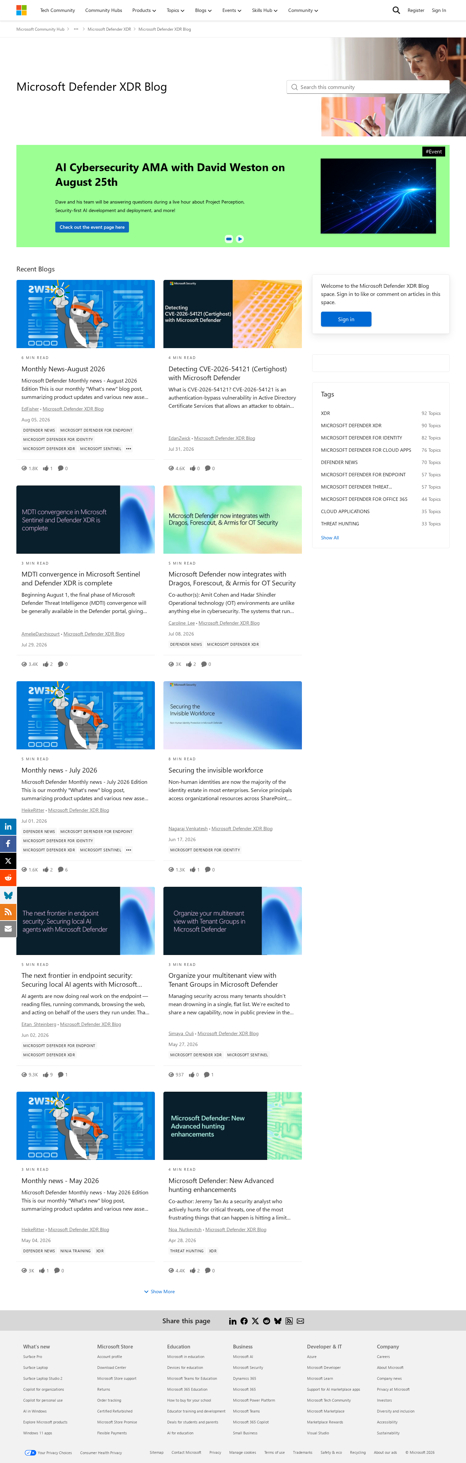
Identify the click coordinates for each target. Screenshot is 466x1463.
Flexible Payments (112, 1432)
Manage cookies (242, 1452)
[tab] (229, 239)
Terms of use (274, 1452)
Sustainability (388, 1432)
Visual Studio (318, 1432)
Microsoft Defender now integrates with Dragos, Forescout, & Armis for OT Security (232, 578)
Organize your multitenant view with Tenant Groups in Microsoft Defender (223, 979)
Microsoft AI (243, 1356)
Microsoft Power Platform (254, 1400)
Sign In (439, 10)
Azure (312, 1356)
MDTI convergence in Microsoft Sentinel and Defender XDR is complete (80, 578)
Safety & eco (331, 1452)
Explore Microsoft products (45, 1421)
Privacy (215, 1452)
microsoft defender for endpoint (363, 474)
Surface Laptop (35, 1367)
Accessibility (387, 1421)
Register (416, 10)
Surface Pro (32, 1356)
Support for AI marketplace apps (333, 1389)
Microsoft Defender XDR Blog (73, 408)
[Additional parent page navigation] (76, 29)
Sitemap (156, 1452)
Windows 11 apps (37, 1432)
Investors (384, 1400)
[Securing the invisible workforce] (232, 715)
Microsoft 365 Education (187, 1389)
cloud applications (345, 511)
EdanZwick (179, 438)
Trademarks (302, 1452)
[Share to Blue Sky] (277, 1320)
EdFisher (30, 408)
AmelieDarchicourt (40, 633)
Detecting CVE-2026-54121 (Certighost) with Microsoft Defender (228, 373)
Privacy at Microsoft (393, 1389)
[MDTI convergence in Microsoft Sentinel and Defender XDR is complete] (85, 520)
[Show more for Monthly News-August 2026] (129, 448)
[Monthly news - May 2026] (85, 1126)
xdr (325, 413)
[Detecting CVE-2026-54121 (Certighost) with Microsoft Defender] (232, 314)
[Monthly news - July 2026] (85, 715)
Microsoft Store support (116, 1378)
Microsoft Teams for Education (192, 1378)
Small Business (245, 1432)
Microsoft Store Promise (117, 1421)
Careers (383, 1356)
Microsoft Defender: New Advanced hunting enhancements (221, 1185)
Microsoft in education (185, 1356)
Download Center (111, 1367)
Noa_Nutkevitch (185, 1229)
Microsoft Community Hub (40, 29)
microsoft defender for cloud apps (366, 450)
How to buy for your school (189, 1400)
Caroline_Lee (182, 622)
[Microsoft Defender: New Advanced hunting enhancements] (232, 1126)
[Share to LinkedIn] (232, 1320)
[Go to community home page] (21, 10)
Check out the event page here (92, 227)
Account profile (109, 1356)
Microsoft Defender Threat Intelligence (355, 486)
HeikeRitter (32, 810)
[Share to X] (255, 1320)
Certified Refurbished (114, 1411)
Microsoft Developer (324, 1367)
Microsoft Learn (320, 1378)
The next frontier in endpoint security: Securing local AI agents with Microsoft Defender (79, 979)
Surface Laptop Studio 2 (42, 1378)
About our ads (385, 1452)
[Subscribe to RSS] (289, 1320)
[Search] (396, 10)
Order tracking (109, 1400)
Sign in (346, 319)
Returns (103, 1389)
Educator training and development (196, 1411)
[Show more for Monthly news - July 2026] (129, 850)
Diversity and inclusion (395, 1411)
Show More (163, 1291)
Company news (389, 1378)
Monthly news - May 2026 (60, 1180)
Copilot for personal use (43, 1400)
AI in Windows (35, 1411)
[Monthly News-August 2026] (85, 314)
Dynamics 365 (244, 1378)
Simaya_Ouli (181, 1033)
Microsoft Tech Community (329, 1400)
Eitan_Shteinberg (38, 1024)
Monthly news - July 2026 (59, 769)
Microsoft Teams (246, 1411)
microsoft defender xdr (351, 425)
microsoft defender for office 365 (364, 499)
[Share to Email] (300, 1320)
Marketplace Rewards (325, 1421)
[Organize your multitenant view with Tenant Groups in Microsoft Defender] (232, 921)
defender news (339, 462)
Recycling (358, 1452)
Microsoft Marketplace (326, 1411)
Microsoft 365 (244, 1389)
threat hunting (340, 523)
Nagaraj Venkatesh (188, 828)
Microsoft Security (248, 1367)
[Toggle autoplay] (240, 239)
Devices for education (185, 1367)
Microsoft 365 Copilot (251, 1421)
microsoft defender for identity (361, 437)
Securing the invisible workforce (216, 769)
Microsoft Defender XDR (109, 29)
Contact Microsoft (186, 1452)
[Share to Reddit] (266, 1320)
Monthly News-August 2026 (63, 368)
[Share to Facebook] (244, 1320)
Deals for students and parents (192, 1421)
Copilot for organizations (43, 1389)
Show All (330, 537)
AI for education (180, 1432)
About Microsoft (390, 1367)
